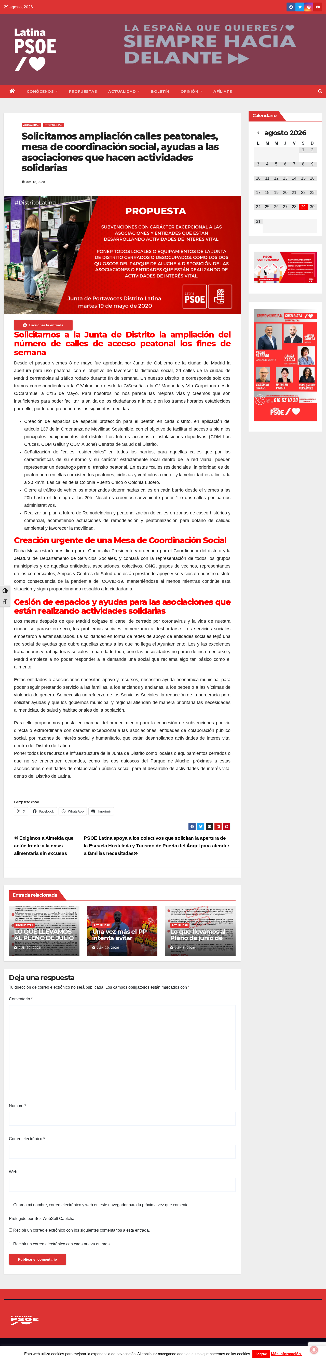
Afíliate (222, 91)
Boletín (160, 91)
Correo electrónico (27, 1139)
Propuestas (83, 91)
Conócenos (41, 91)
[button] (320, 91)
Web (13, 1172)
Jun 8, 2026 (185, 948)
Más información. (286, 1354)
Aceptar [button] (261, 1354)
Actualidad (122, 91)
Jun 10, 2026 (108, 948)
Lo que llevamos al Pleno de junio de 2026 (197, 938)
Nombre (17, 1106)
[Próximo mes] (312, 133)
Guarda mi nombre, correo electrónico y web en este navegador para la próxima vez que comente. (101, 1205)
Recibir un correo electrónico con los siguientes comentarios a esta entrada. (81, 1230)
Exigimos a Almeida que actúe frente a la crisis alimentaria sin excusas (44, 845)
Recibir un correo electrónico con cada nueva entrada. (62, 1244)
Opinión (190, 91)
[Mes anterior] (258, 133)
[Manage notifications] (314, 1350)
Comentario (21, 999)
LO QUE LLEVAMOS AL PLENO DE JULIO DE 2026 (44, 938)
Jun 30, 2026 (30, 948)
